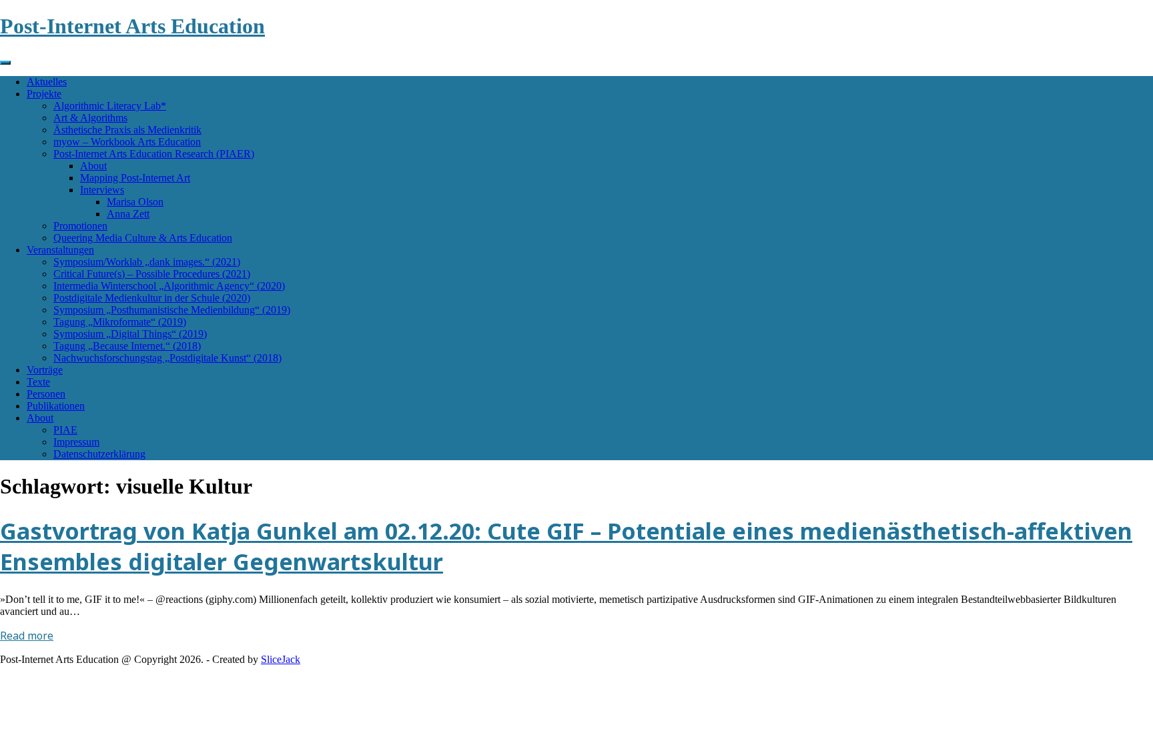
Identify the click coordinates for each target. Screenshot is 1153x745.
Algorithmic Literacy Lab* (109, 105)
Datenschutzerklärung (99, 454)
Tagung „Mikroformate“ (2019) (119, 321)
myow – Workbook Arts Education (127, 141)
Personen (46, 394)
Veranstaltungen (60, 249)
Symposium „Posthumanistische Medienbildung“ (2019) (171, 309)
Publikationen (56, 406)
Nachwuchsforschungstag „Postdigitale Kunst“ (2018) (167, 357)
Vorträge (45, 370)
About (93, 165)
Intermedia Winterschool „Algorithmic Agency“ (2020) (169, 285)
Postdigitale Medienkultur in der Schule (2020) (151, 297)
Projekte (44, 93)
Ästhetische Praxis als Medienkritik (127, 129)
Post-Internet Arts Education (132, 26)
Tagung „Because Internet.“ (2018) (127, 345)
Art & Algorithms (90, 117)
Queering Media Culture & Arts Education (142, 237)
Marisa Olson (135, 201)
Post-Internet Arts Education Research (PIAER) (153, 153)
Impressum (76, 442)
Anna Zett (128, 213)
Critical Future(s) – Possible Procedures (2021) (151, 273)
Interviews (102, 189)
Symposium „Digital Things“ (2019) (130, 333)
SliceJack (280, 659)
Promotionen (80, 225)
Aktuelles (47, 81)
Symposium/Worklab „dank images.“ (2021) (146, 261)
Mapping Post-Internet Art (135, 177)
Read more (26, 635)
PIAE (65, 430)
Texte (38, 382)
